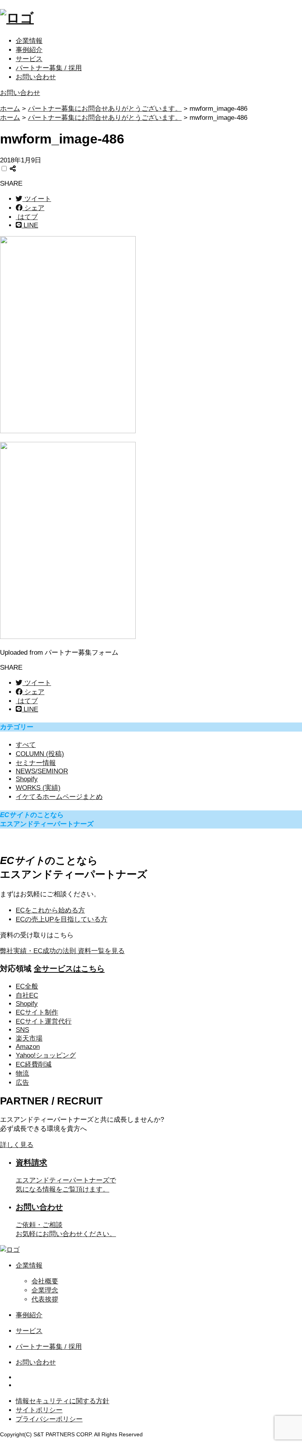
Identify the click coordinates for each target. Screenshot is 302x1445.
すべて (26, 745)
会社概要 (44, 1281)
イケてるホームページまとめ (59, 797)
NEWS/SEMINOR (42, 771)
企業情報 (29, 41)
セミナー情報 (36, 763)
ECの (61, 919)
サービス (29, 59)
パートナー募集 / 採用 (49, 68)
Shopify (27, 779)
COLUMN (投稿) (40, 754)
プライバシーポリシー (49, 1419)
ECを (50, 910)
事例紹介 (29, 50)
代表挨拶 (44, 1299)
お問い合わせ (36, 77)
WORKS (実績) (38, 787)
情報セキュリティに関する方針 (62, 1401)
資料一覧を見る (62, 951)
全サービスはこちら (69, 968)
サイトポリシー (39, 1410)
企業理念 (44, 1290)
